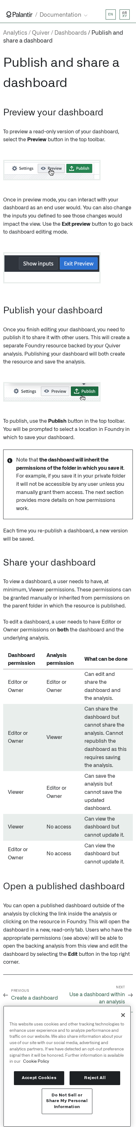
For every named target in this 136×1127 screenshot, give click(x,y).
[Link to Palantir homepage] (19, 14)
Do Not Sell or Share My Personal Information (67, 1101)
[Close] (123, 1015)
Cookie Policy (36, 1061)
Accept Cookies (39, 1078)
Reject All (95, 1078)
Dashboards (70, 33)
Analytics (15, 33)
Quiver (41, 33)
